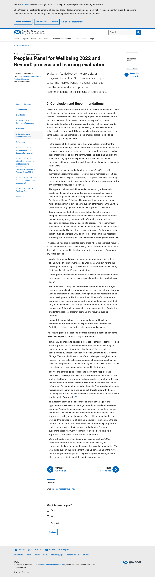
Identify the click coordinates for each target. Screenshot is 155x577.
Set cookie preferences (72, 21)
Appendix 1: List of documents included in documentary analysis (25, 150)
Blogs (92, 39)
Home (16, 45)
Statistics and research (62, 39)
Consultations (80, 39)
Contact (37, 555)
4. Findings (20, 128)
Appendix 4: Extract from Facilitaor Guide (26, 189)
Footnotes (20, 197)
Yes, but (55, 523)
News (33, 39)
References (20, 142)
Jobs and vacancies (73, 555)
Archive (28, 555)
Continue (52, 532)
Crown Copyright (57, 555)
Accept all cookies (23, 22)
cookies (25, 4)
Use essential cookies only (47, 22)
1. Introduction (21, 109)
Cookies (45, 555)
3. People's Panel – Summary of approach (25, 121)
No (52, 516)
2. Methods (20, 115)
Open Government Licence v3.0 (52, 565)
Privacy (86, 555)
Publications (44, 39)
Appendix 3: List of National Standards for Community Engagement (27, 180)
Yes (53, 510)
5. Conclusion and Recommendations (23, 135)
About (16, 39)
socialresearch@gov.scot (65, 489)
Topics (25, 39)
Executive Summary (24, 104)
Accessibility (18, 555)
